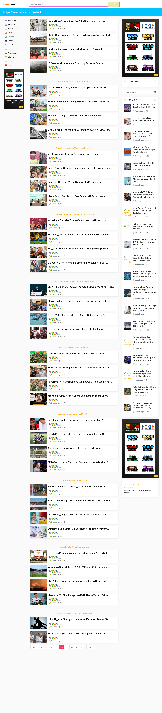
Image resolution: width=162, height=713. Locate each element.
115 (62, 647)
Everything (12, 20)
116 (67, 647)
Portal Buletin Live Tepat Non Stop (74, 480)
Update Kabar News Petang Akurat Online (74, 214)
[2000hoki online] (18, 91)
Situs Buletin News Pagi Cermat (74, 547)
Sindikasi (11, 24)
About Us (127, 485)
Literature (12, 57)
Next (83, 647)
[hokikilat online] (18, 75)
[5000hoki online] (18, 80)
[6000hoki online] (18, 96)
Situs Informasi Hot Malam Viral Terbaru (74, 148)
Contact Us (137, 485)
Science (11, 61)
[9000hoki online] (18, 85)
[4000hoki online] (9, 96)
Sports (10, 41)
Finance (11, 37)
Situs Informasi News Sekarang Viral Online (74, 280)
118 (77, 647)
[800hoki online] (9, 91)
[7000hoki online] (9, 85)
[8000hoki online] (9, 75)
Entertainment (13, 45)
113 (51, 647)
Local (10, 33)
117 (72, 647)
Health (10, 65)
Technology (12, 53)
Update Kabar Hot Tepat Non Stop (74, 81)
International (13, 29)
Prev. (40, 647)
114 (56, 647)
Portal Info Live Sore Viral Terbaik (74, 347)
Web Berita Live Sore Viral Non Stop (74, 414)
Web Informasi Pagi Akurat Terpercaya (74, 613)
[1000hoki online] (9, 80)
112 (46, 647)
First (33, 647)
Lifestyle (11, 49)
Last (89, 647)
